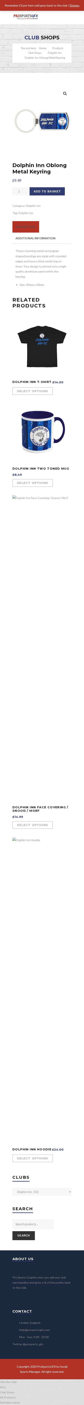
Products (57, 48)
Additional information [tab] (35, 238)
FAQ (3, 1387)
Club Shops (35, 52)
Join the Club (8, 1382)
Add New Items (10, 1402)
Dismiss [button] (75, 5)
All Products (8, 1397)
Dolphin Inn (55, 52)
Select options (32, 391)
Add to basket (47, 191)
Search (23, 1235)
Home (42, 48)
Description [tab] (25, 226)
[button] (65, 93)
